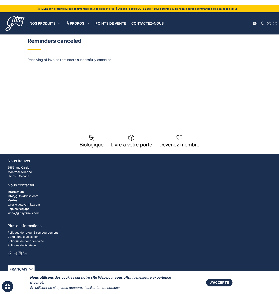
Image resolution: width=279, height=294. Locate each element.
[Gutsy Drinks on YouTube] (15, 254)
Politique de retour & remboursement (33, 232)
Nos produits (43, 23)
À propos (75, 23)
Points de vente (110, 23)
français (18, 269)
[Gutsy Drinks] (14, 23)
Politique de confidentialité (26, 241)
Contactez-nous (147, 23)
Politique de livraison (22, 245)
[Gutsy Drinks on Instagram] (20, 254)
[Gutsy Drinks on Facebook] (10, 254)
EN (255, 23)
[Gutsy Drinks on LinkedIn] (25, 254)
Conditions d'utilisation (23, 236)
